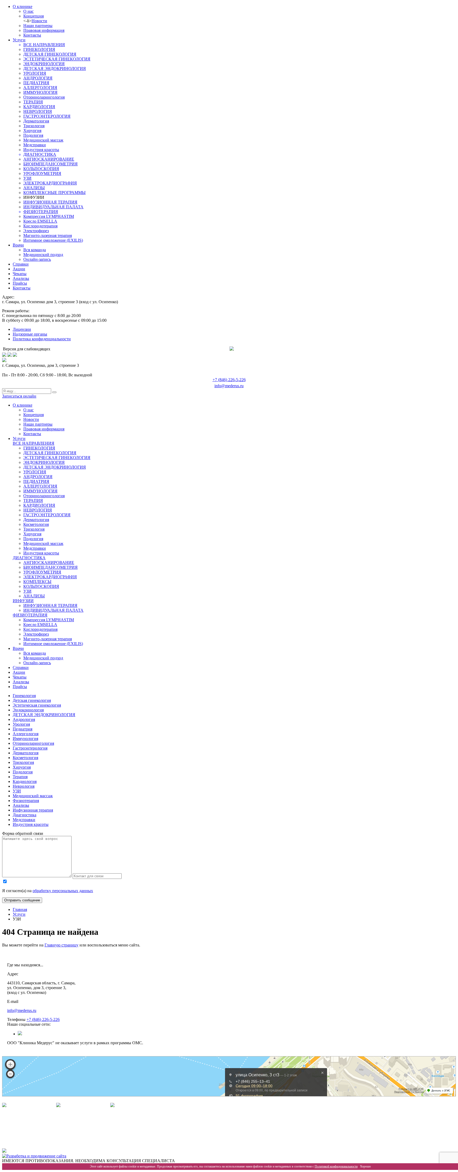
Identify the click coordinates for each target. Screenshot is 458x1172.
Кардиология (25, 781)
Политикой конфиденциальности (336, 1166)
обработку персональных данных (63, 890)
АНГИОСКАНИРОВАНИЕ (48, 159)
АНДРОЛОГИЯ (37, 78)
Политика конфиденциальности (42, 339)
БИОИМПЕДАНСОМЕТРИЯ (50, 164)
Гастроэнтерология (30, 748)
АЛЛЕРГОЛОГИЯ (40, 87)
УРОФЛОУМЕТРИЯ (42, 173)
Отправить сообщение (22, 900)
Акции (19, 269)
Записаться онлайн (19, 396)
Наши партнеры (37, 25)
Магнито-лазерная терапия (47, 235)
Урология (21, 724)
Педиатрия (22, 729)
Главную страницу (61, 945)
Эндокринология (28, 710)
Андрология (24, 719)
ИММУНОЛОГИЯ (40, 92)
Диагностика (24, 815)
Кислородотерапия (40, 226)
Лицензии (22, 329)
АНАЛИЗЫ (34, 188)
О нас (28, 11)
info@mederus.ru (229, 386)
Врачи (18, 245)
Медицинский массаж (43, 140)
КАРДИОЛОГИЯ (39, 106)
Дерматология (36, 121)
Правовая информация (43, 30)
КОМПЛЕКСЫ (37, 581)
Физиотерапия (26, 800)
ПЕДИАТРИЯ (36, 83)
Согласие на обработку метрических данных (47, 1138)
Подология (33, 135)
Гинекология (24, 695)
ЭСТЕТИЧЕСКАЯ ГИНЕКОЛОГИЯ (56, 59)
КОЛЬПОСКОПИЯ (41, 168)
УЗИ (27, 178)
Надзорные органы (30, 334)
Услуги (19, 40)
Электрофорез (36, 230)
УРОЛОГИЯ (34, 73)
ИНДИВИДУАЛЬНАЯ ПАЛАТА (53, 207)
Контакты (32, 35)
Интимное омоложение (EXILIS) (53, 240)
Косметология (36, 524)
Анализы (21, 278)
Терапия (20, 776)
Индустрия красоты (41, 149)
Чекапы (20, 273)
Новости (39, 21)
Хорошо (365, 1166)
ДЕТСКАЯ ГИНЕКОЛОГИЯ (49, 54)
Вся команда (34, 250)
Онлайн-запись (37, 259)
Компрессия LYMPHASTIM (48, 216)
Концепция (33, 16)
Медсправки (34, 145)
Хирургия (32, 130)
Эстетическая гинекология (37, 705)
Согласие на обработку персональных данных (49, 1128)
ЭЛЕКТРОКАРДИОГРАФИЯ (50, 183)
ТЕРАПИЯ (33, 102)
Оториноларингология (44, 97)
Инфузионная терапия (33, 810)
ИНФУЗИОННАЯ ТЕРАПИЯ (50, 202)
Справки (21, 264)
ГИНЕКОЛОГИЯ (39, 49)
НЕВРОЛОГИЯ (37, 111)
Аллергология (25, 734)
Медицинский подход (43, 254)
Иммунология (25, 738)
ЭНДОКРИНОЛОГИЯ (44, 63)
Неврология (23, 786)
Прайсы (20, 283)
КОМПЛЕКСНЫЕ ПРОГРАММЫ (54, 192)
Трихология (34, 126)
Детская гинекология (32, 700)
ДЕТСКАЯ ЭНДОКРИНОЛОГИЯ (54, 68)
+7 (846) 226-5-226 (229, 379)
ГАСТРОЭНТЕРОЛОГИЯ (47, 116)
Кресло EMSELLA (40, 221)
